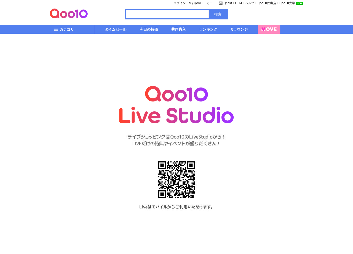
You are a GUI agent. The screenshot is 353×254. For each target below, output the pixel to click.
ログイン (179, 3)
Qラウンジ (239, 29)
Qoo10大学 (287, 3)
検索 (217, 14)
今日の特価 (149, 29)
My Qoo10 (196, 3)
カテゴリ (67, 29)
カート (211, 3)
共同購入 (178, 29)
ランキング (208, 29)
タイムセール (115, 29)
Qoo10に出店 (266, 3)
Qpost (228, 3)
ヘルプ (249, 3)
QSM (238, 3)
